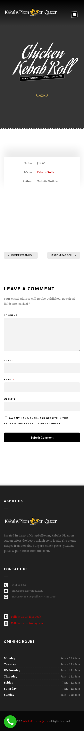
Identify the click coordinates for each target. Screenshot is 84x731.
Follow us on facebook (26, 616)
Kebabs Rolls (45, 172)
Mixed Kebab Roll (62, 255)
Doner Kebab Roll (22, 255)
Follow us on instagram (27, 623)
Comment (11, 315)
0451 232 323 (19, 585)
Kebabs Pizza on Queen (35, 721)
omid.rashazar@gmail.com (27, 590)
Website (10, 399)
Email (9, 380)
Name (8, 360)
